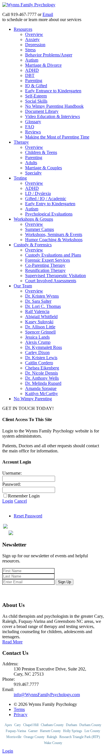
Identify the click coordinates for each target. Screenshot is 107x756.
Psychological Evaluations (48, 214)
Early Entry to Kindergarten (50, 203)
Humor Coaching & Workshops (53, 239)
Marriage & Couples (43, 167)
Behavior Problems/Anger (48, 54)
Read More (12, 641)
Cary (17, 725)
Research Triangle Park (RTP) (79, 737)
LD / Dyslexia (38, 193)
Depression (35, 44)
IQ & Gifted (36, 85)
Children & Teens (41, 152)
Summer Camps (39, 229)
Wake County (53, 743)
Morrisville (13, 737)
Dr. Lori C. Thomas (43, 306)
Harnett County (50, 731)
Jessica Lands (37, 337)
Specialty (33, 172)
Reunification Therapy (45, 270)
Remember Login (24, 495)
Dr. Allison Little (40, 326)
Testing (20, 178)
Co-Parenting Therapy (45, 265)
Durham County (90, 725)
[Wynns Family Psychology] (28, 4)
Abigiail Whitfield (41, 316)
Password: (11, 484)
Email (48, 14)
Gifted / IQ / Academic (45, 198)
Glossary (33, 121)
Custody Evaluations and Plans (53, 255)
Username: (12, 473)
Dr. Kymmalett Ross (43, 347)
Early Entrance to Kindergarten (53, 90)
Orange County (34, 737)
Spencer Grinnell (40, 332)
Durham (71, 725)
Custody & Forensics (33, 244)
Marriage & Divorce (43, 65)
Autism (31, 60)
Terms (19, 709)
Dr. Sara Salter (38, 301)
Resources (23, 29)
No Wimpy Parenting (33, 398)
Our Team (23, 285)
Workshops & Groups (33, 219)
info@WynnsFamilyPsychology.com (47, 694)
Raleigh (52, 737)
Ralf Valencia (37, 311)
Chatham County (52, 725)
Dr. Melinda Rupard (43, 383)
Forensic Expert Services (47, 260)
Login (7, 501)
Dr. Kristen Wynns (42, 296)
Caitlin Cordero (39, 362)
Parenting (33, 80)
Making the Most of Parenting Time (57, 137)
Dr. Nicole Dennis (41, 373)
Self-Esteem (36, 96)
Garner (33, 731)
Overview (34, 34)
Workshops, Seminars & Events (53, 234)
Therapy (21, 142)
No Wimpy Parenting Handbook (54, 106)
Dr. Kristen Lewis (41, 357)
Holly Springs (72, 731)
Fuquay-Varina (16, 731)
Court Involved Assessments (50, 280)
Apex (8, 725)
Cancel (20, 501)
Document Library (41, 111)
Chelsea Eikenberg (42, 367)
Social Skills (36, 101)
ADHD (32, 70)
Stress (30, 49)
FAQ (29, 126)
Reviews (33, 131)
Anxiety (32, 39)
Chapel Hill (31, 725)
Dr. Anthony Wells (42, 378)
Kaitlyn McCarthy (41, 393)
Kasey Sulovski (39, 321)
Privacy (20, 714)
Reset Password (28, 515)
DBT (30, 75)
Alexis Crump (38, 342)
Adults (31, 162)
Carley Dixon (37, 352)
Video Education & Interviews (52, 116)
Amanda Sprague (40, 388)
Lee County (92, 731)
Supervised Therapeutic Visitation (55, 275)
